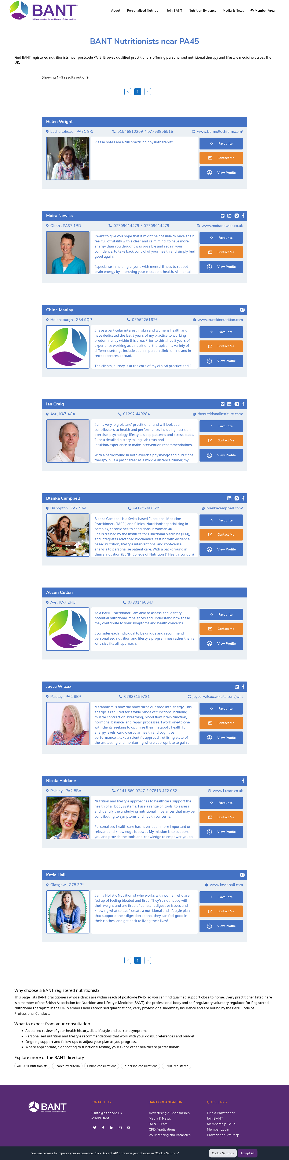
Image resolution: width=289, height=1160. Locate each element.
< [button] (128, 91)
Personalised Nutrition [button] (143, 10)
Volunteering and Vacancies (170, 1135)
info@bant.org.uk (108, 1113)
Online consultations (101, 1066)
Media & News (160, 1118)
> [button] (148, 91)
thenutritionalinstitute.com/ (220, 413)
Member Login (218, 1129)
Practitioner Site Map (223, 1135)
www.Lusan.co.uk (228, 790)
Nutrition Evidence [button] (202, 10)
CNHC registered (177, 1066)
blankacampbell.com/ (224, 508)
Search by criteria (67, 1066)
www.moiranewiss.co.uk (222, 225)
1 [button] (138, 91)
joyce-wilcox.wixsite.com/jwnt (218, 696)
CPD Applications (162, 1129)
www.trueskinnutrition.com (220, 319)
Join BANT (215, 1118)
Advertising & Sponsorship (169, 1113)
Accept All (248, 1153)
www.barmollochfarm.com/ (220, 131)
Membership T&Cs (221, 1124)
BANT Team (158, 1124)
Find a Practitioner (221, 1113)
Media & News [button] (233, 10)
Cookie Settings (223, 1153)
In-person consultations (140, 1066)
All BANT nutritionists (32, 1066)
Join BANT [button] (174, 10)
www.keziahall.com (226, 884)
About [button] (115, 10)
